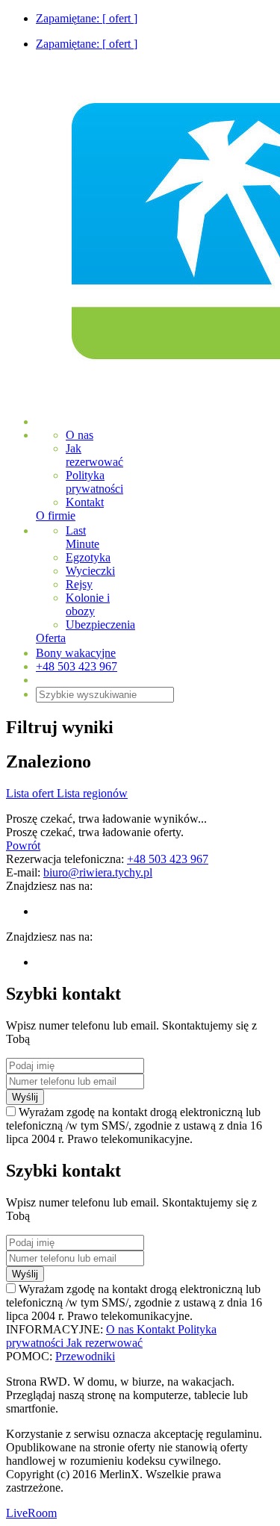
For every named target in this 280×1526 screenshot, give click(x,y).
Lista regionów (92, 793)
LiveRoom (31, 1513)
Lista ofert (31, 793)
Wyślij (25, 1097)
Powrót (23, 845)
